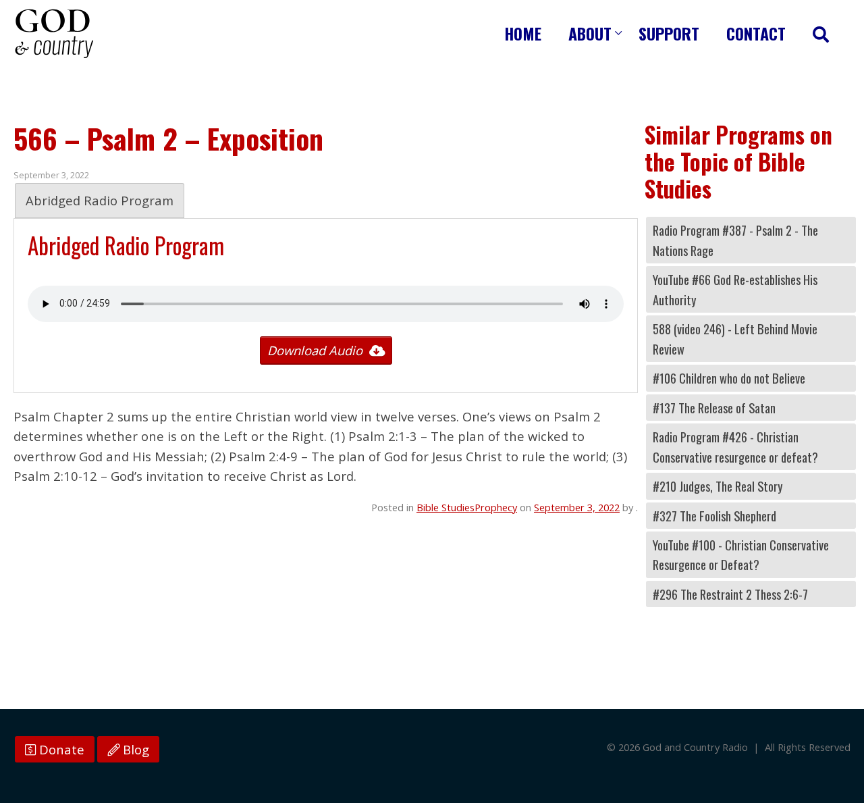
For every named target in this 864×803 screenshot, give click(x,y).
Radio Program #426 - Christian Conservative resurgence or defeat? (735, 446)
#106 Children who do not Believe (729, 378)
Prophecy (496, 507)
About (590, 33)
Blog (134, 749)
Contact (756, 33)
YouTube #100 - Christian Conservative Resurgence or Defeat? (741, 554)
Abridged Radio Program (99, 200)
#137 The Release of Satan (714, 407)
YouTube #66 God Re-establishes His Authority (735, 289)
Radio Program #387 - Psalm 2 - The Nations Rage (735, 240)
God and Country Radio (54, 34)
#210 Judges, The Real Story (717, 486)
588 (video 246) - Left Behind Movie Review (735, 338)
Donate (60, 749)
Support (669, 33)
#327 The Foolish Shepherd (714, 516)
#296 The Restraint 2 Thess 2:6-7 (730, 594)
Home (522, 33)
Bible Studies (445, 507)
